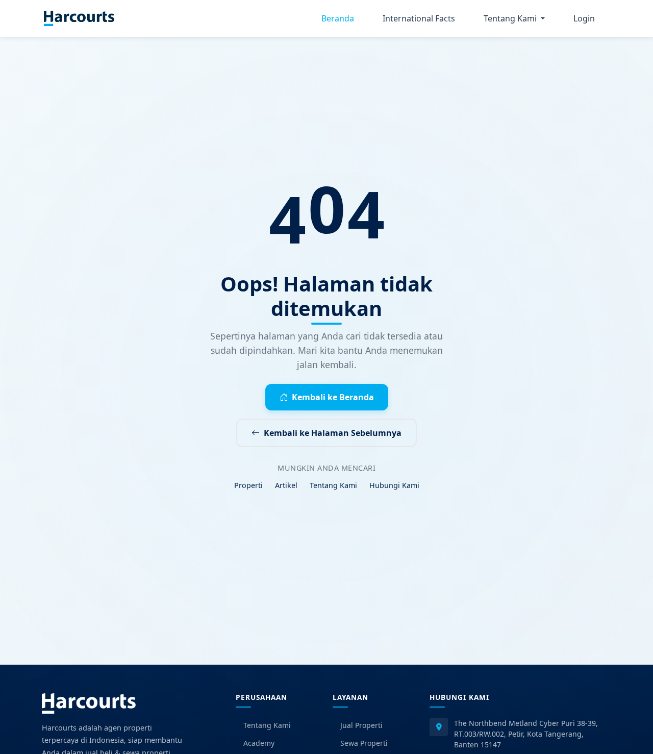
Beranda (337, 18)
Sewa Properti (364, 743)
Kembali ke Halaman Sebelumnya (332, 433)
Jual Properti (361, 725)
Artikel (286, 485)
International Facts (419, 18)
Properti (248, 485)
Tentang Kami (333, 485)
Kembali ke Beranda (333, 397)
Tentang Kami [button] (511, 18)
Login (584, 18)
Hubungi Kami (394, 485)
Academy (258, 743)
